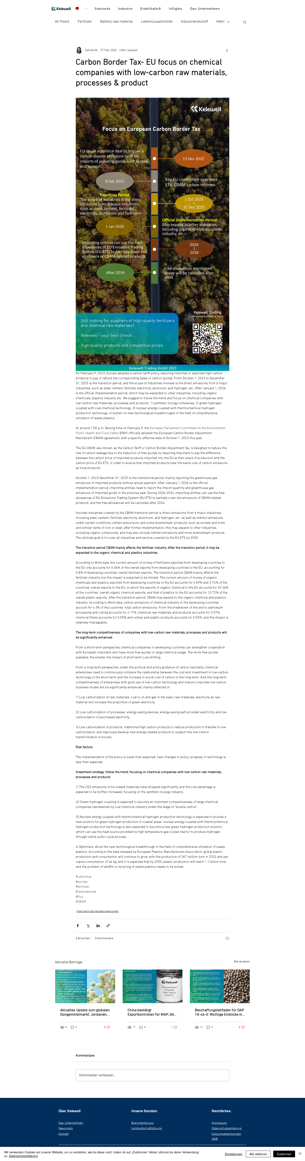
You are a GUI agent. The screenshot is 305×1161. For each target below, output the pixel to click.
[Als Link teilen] (108, 926)
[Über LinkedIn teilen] (98, 926)
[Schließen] (300, 1154)
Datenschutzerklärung (23, 1156)
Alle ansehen (242, 961)
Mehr (220, 22)
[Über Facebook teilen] (78, 926)
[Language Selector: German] (81, 9)
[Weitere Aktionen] (226, 50)
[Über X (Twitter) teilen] (88, 926)
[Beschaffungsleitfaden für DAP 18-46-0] (220, 986)
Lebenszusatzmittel (157, 22)
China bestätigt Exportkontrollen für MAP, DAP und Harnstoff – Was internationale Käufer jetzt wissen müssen (152, 1012)
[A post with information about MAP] (153, 986)
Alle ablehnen (258, 1154)
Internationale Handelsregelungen (98, 911)
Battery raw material (116, 22)
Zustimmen (284, 1154)
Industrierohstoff (194, 22)
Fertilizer (85, 22)
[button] (205, 8)
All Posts (62, 22)
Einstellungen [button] (234, 1154)
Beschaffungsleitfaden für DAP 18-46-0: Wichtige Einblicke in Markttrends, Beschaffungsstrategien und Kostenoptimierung (219, 1012)
